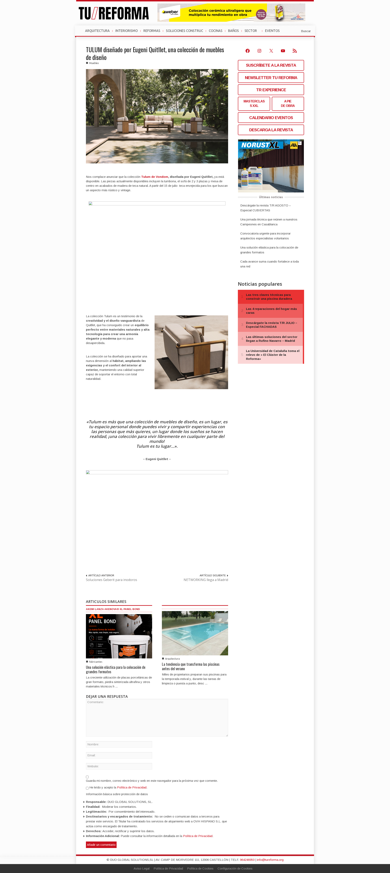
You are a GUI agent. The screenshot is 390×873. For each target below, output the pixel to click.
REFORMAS (151, 31)
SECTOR (252, 33)
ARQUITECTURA (97, 31)
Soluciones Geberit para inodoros (111, 580)
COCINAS (215, 31)
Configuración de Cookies (235, 868)
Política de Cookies (200, 868)
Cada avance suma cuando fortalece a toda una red (269, 264)
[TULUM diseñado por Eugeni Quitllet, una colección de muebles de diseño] (157, 116)
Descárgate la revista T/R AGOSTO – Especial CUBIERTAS (265, 208)
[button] (296, 30)
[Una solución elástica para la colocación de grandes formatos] (119, 636)
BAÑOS (233, 31)
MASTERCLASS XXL (254, 103)
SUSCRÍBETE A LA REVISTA (271, 65)
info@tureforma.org (270, 859)
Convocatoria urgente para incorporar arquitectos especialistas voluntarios (265, 236)
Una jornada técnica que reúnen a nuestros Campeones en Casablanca (268, 222)
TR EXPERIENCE (271, 90)
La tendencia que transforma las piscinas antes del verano (191, 666)
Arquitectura (172, 658)
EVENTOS (274, 33)
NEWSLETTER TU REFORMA (271, 77)
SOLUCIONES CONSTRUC (184, 31)
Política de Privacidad (131, 787)
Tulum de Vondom (154, 176)
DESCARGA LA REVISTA (271, 130)
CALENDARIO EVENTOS (271, 117)
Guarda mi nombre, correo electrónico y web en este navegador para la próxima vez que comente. (152, 780)
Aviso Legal (142, 868)
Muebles (94, 63)
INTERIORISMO (126, 31)
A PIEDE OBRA (288, 103)
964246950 (247, 859)
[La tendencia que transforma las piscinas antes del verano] (195, 633)
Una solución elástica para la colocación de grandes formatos (115, 669)
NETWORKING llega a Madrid (206, 580)
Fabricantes (95, 661)
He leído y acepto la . (118, 787)
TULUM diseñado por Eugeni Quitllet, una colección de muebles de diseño (155, 53)
